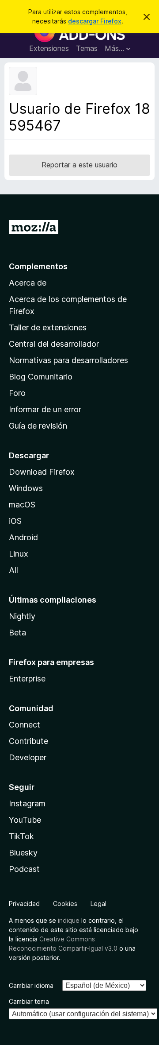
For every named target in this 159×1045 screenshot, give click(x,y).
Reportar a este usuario (79, 164)
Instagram (27, 803)
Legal (98, 903)
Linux (18, 553)
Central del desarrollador (54, 343)
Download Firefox (42, 471)
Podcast (24, 869)
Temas (87, 48)
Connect (24, 724)
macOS (22, 504)
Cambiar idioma (31, 985)
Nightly (22, 616)
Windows (26, 488)
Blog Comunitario (40, 376)
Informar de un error (45, 409)
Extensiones (49, 48)
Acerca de (27, 282)
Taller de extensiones (48, 327)
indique (69, 920)
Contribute (28, 741)
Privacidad (24, 903)
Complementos (38, 266)
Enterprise (27, 678)
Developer (27, 757)
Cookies (65, 903)
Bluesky (23, 852)
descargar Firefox (94, 21)
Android (23, 537)
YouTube (25, 819)
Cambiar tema (29, 1001)
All (13, 570)
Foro (17, 393)
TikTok (21, 836)
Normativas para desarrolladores (68, 360)
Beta (17, 632)
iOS (15, 521)
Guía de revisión (38, 425)
